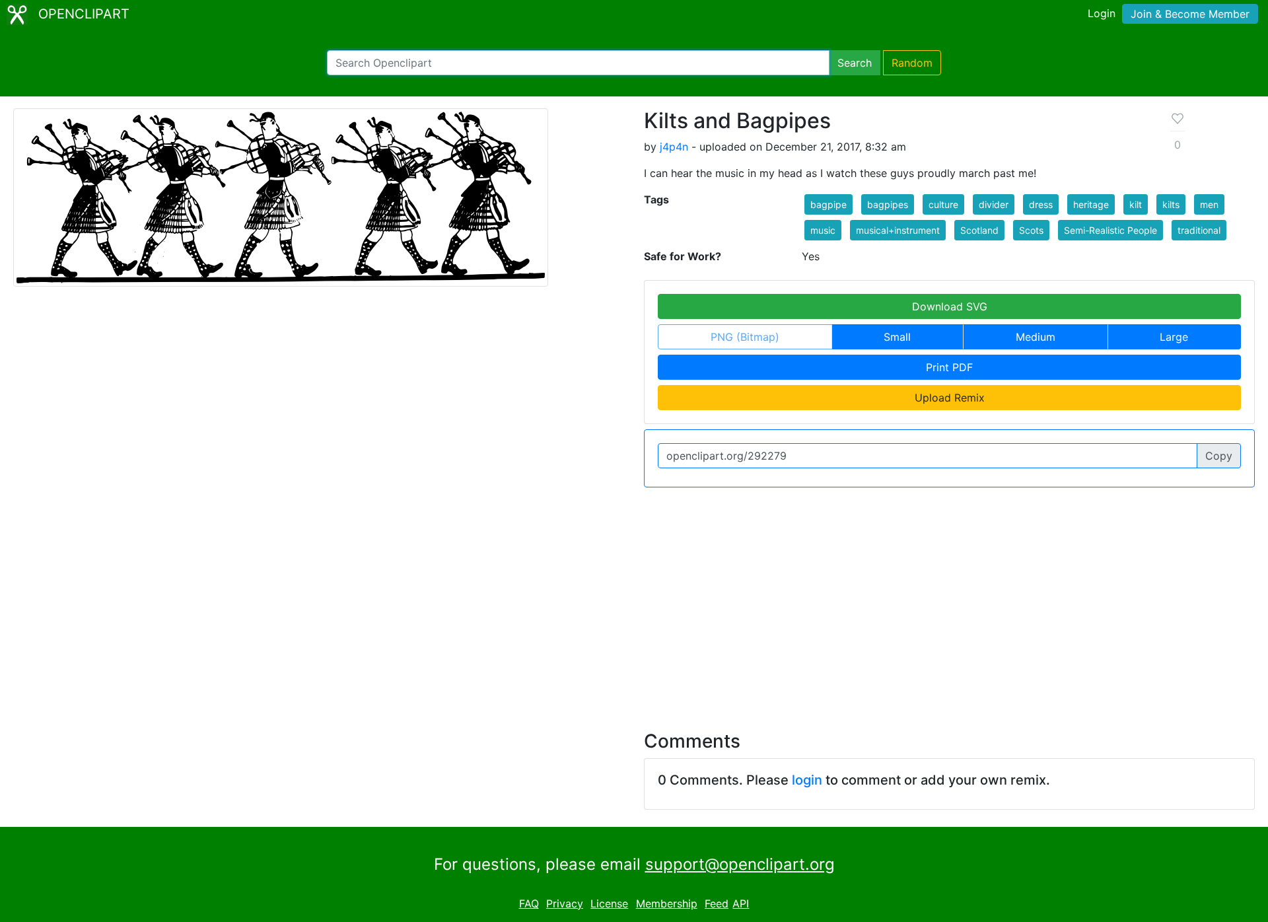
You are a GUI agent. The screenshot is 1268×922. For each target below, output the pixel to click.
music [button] (822, 230)
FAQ (529, 903)
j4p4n (674, 146)
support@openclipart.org (740, 864)
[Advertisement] (634, 601)
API (740, 903)
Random (912, 62)
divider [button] (993, 204)
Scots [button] (1031, 230)
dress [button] (1041, 204)
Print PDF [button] (949, 367)
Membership (666, 903)
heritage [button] (1091, 204)
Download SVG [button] (949, 306)
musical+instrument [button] (898, 230)
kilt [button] (1135, 204)
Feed (716, 903)
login (807, 780)
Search (854, 62)
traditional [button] (1199, 230)
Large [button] (1174, 336)
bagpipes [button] (887, 204)
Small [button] (897, 336)
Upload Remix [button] (950, 397)
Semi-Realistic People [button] (1110, 230)
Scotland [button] (979, 230)
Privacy (564, 903)
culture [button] (943, 204)
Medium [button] (1035, 336)
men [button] (1209, 204)
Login (1101, 13)
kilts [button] (1171, 204)
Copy (1218, 455)
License (609, 903)
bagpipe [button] (828, 204)
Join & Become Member (1190, 13)
